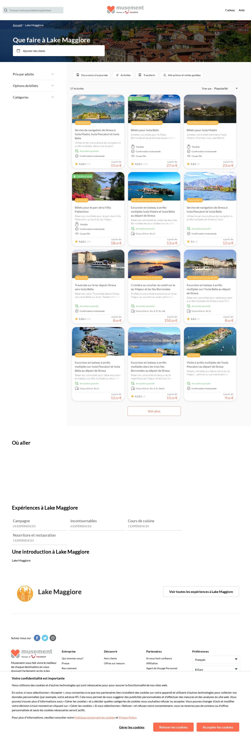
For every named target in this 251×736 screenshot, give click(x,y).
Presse (65, 663)
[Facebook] (36, 638)
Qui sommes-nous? (72, 658)
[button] (92, 75)
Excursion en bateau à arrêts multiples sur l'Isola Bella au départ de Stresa (209, 289)
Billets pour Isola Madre (202, 130)
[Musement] (125, 10)
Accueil (17, 25)
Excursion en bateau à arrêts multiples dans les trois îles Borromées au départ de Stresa (150, 366)
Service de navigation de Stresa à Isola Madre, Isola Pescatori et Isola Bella (97, 134)
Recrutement (69, 668)
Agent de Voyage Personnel (161, 668)
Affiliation (152, 663)
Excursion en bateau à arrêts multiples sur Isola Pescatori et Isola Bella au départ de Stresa (97, 366)
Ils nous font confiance (159, 658)
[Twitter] (44, 638)
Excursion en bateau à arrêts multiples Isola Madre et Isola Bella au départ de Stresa (153, 211)
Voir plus (154, 411)
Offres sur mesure (114, 663)
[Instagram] (52, 638)
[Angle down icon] (44, 74)
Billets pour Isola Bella (145, 130)
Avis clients (110, 658)
